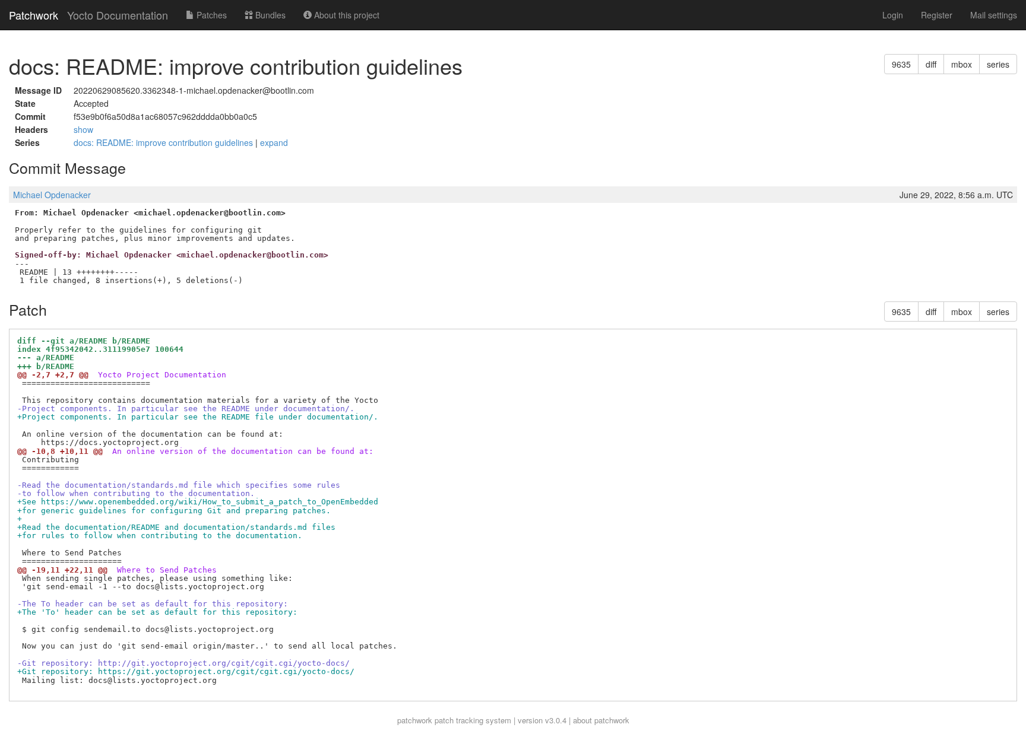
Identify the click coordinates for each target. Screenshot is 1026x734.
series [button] (998, 64)
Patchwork (33, 15)
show (83, 129)
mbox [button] (961, 64)
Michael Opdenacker (52, 195)
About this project (345, 15)
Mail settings (993, 15)
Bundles (269, 15)
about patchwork (601, 720)
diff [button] (931, 64)
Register (936, 15)
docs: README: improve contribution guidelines (164, 142)
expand (274, 142)
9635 (901, 64)
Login (892, 15)
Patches (210, 15)
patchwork (414, 720)
